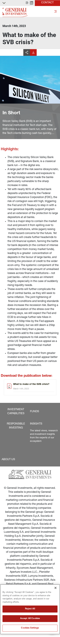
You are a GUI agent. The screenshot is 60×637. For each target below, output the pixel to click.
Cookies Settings (30, 628)
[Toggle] (55, 11)
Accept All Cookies (30, 619)
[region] (30, 609)
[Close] (55, 588)
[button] (27, 3)
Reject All (30, 609)
